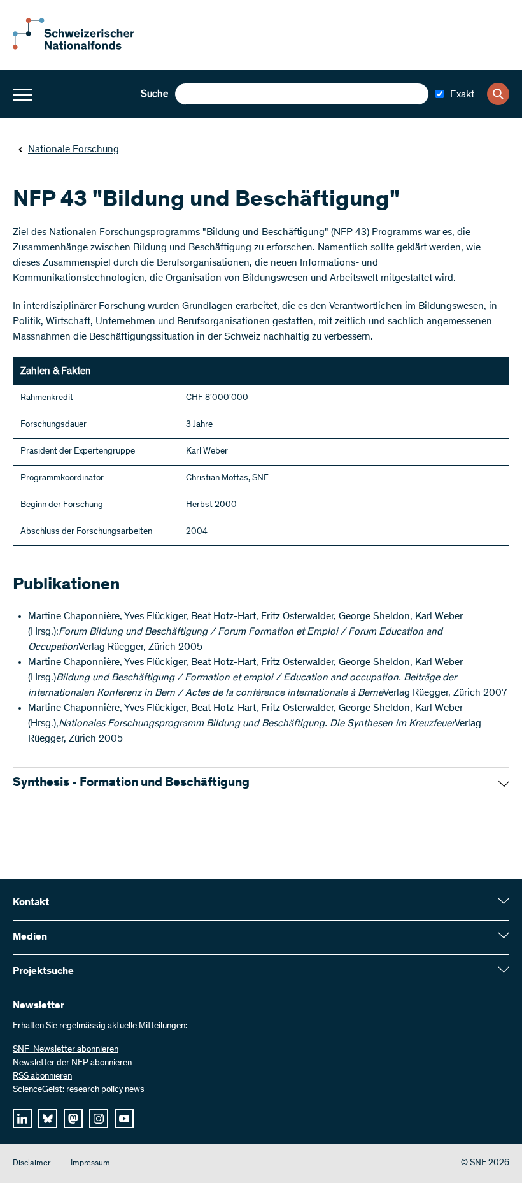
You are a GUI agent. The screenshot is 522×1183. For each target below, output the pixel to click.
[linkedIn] (22, 1118)
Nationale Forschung (73, 150)
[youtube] (124, 1118)
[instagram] (98, 1118)
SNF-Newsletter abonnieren (65, 1049)
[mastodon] (73, 1118)
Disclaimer (31, 1163)
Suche (154, 94)
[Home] (83, 47)
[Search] (498, 94)
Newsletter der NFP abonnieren (72, 1063)
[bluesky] (47, 1118)
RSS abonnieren (42, 1076)
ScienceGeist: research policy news (79, 1090)
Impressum (90, 1163)
